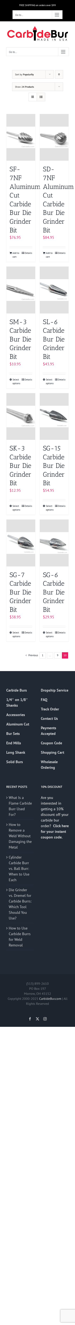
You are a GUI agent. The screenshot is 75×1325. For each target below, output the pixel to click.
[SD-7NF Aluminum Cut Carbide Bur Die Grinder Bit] (54, 137)
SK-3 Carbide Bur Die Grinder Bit (20, 465)
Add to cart (15, 254)
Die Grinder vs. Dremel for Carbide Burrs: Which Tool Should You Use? (20, 904)
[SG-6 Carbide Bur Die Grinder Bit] (54, 543)
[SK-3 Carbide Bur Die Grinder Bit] (20, 416)
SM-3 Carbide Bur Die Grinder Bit (20, 339)
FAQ (44, 699)
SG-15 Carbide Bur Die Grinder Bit (54, 465)
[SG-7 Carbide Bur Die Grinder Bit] (20, 543)
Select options (16, 381)
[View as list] (41, 97)
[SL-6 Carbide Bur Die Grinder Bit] (54, 290)
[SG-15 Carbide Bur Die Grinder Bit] (54, 416)
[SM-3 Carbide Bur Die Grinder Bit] (20, 290)
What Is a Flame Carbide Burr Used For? (20, 806)
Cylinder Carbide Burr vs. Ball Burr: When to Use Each (19, 868)
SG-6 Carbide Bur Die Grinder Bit (54, 592)
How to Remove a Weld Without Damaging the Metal (20, 836)
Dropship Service (54, 690)
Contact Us (49, 718)
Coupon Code (51, 743)
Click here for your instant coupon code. (55, 831)
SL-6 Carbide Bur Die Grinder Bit (54, 339)
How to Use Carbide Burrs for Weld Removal (20, 937)
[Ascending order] (59, 74)
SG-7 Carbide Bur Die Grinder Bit (20, 592)
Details (28, 252)
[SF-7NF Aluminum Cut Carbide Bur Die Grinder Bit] (20, 137)
